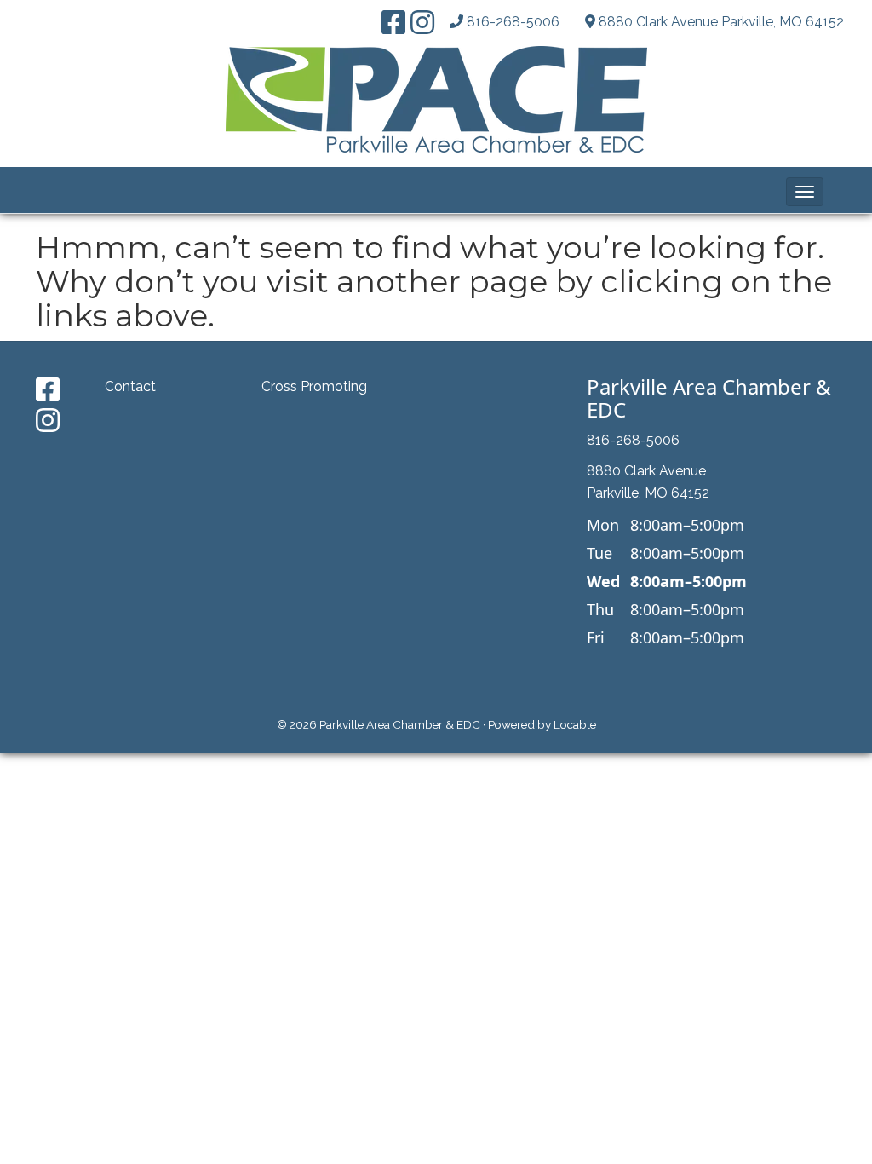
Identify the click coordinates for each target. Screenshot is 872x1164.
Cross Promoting (314, 386)
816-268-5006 (513, 22)
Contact (130, 386)
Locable (575, 724)
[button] (804, 191)
